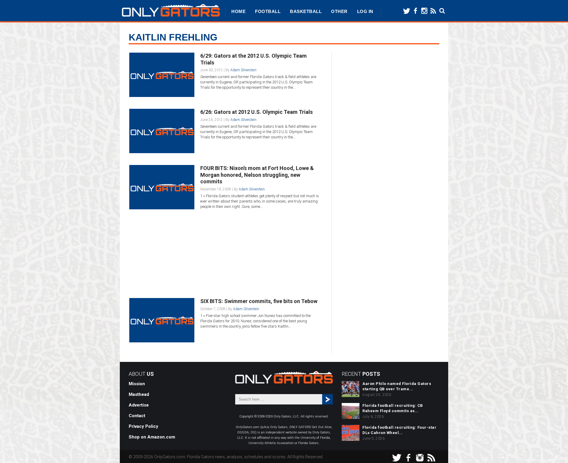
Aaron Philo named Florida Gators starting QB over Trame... (396, 386)
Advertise (139, 405)
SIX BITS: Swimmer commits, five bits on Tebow (258, 301)
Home (238, 11)
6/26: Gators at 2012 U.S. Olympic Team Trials (256, 112)
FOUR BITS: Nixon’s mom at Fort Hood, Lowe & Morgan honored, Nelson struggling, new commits (257, 174)
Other (339, 11)
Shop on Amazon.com (152, 437)
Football (267, 11)
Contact (137, 415)
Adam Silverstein (243, 70)
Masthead (139, 394)
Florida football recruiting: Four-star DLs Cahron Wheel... (399, 430)
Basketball (306, 11)
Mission (137, 383)
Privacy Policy (143, 426)
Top (554, 449)
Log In (365, 11)
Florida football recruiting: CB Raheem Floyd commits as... (392, 408)
